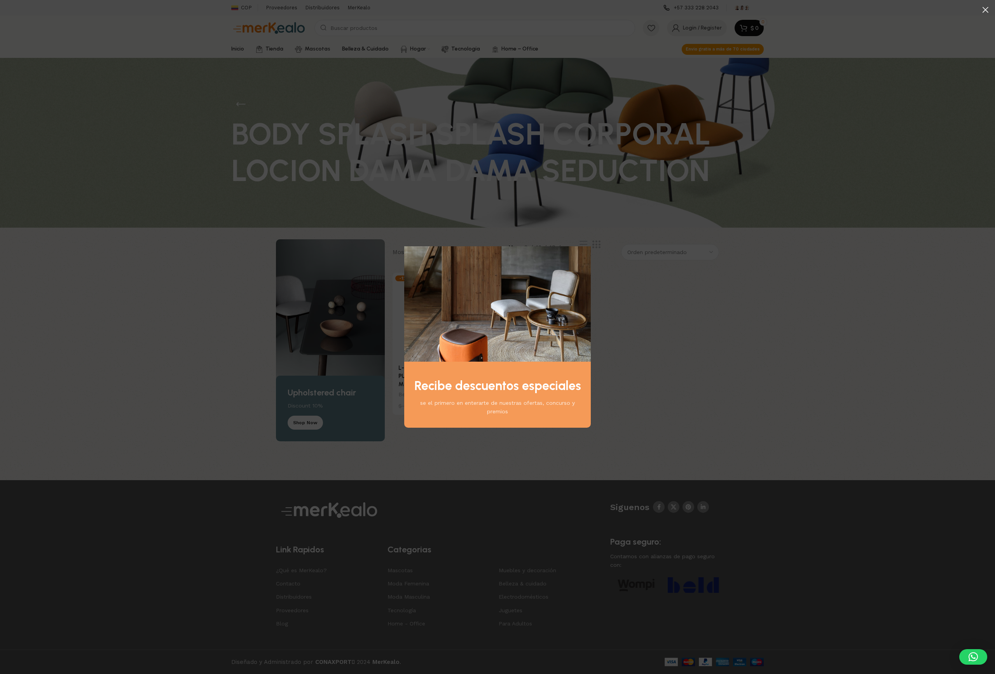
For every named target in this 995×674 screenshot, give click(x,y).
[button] (973, 657)
